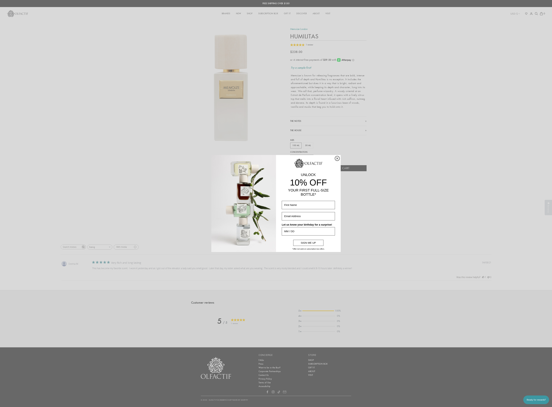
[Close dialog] (337, 158)
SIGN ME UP (308, 242)
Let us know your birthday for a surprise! (307, 224)
